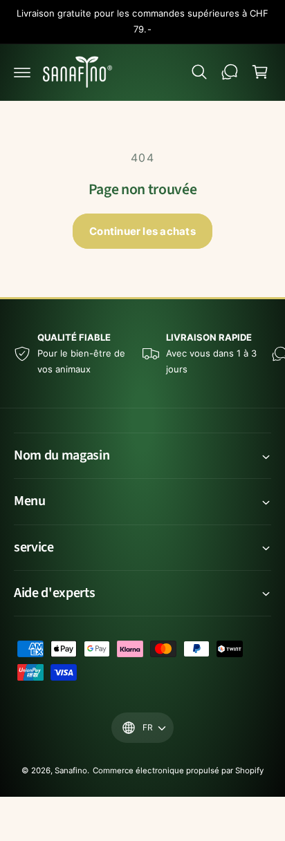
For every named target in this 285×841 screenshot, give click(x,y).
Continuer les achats (142, 231)
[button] (22, 72)
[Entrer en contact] (229, 72)
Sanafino (71, 770)
